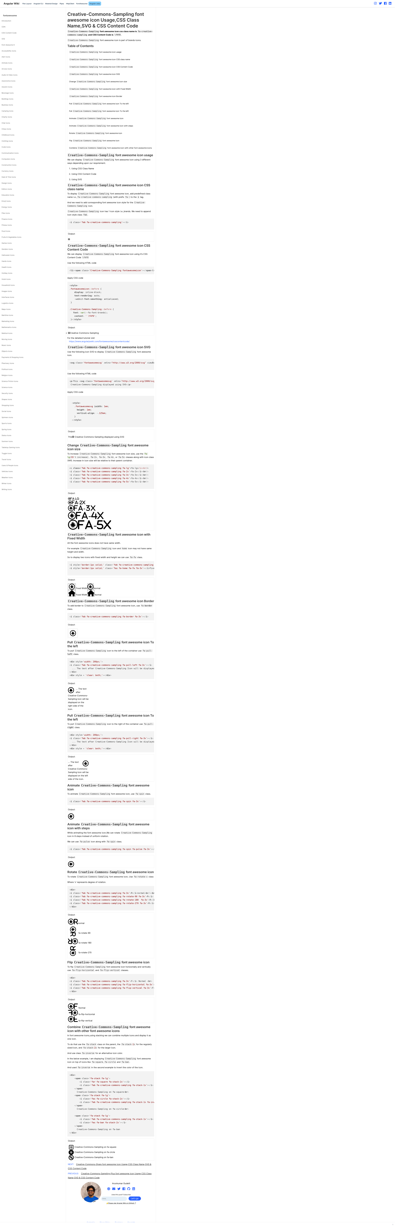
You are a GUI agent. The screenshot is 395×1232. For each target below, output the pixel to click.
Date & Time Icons (9, 177)
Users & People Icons (10, 465)
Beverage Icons (8, 93)
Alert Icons (6, 57)
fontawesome (10, 15)
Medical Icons (7, 333)
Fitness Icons (7, 225)
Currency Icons (7, 171)
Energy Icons (7, 207)
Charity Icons (7, 117)
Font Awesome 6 (8, 45)
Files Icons (6, 213)
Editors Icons (7, 189)
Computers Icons (8, 159)
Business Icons (7, 105)
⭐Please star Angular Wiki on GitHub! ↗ (121, 1203)
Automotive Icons (8, 81)
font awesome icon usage (95, 52)
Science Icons (7, 387)
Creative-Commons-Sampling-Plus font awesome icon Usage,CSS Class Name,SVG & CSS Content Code (110, 1175)
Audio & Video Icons (9, 75)
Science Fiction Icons (10, 381)
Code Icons (6, 147)
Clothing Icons (7, 141)
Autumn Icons (7, 87)
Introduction (6, 21)
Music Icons (6, 345)
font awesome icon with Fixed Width (100, 89)
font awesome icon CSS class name (100, 59)
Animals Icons (7, 63)
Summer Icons (7, 441)
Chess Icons (6, 129)
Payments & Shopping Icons (12, 357)
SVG (3, 39)
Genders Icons (7, 249)
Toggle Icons (7, 453)
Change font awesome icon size (98, 81)
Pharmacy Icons (8, 363)
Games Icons (7, 243)
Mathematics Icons (9, 327)
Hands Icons (6, 261)
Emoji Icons (6, 201)
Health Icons (6, 267)
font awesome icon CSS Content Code (101, 67)
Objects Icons (7, 351)
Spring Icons (6, 429)
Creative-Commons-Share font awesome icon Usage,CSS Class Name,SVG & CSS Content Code (109, 1166)
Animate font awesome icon (96, 118)
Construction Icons (9, 165)
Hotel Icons (6, 279)
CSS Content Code (9, 33)
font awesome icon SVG (95, 74)
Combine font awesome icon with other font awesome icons (110, 148)
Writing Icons (7, 489)
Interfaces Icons (8, 297)
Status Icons (6, 435)
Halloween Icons (8, 255)
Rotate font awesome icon (95, 133)
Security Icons (7, 393)
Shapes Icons (7, 399)
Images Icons (7, 291)
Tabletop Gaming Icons (11, 447)
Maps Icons (6, 309)
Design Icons (7, 183)
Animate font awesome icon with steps (101, 126)
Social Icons (6, 411)
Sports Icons (7, 423)
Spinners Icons (7, 417)
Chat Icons (6, 123)
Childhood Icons (8, 135)
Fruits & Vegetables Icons (11, 237)
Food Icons (6, 231)
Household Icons (8, 285)
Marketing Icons (8, 321)
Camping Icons (7, 111)
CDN (3, 27)
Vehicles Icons (7, 471)
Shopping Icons (8, 405)
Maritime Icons (7, 315)
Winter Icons (6, 483)
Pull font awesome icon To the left (99, 104)
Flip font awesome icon (94, 141)
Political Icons (7, 369)
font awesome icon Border (96, 96)
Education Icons (8, 195)
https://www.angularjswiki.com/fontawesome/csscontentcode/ (99, 341)
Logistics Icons (7, 303)
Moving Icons (7, 339)
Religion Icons (7, 375)
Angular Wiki (11, 3)
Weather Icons (7, 477)
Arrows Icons (7, 69)
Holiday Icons (7, 273)
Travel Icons (6, 459)
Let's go (135, 1198)
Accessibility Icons (9, 51)
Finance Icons (7, 219)
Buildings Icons (7, 99)
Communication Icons (10, 153)
